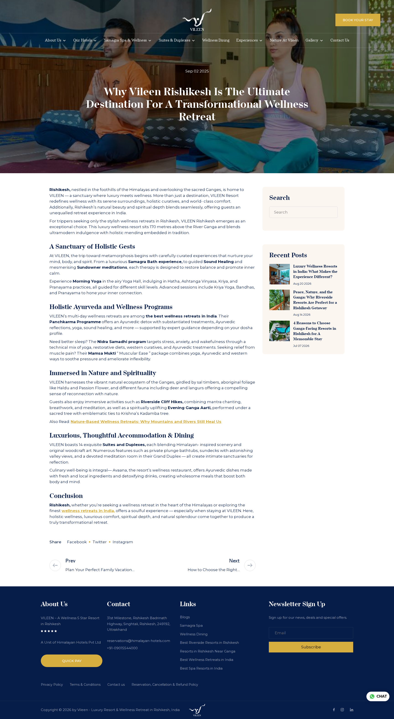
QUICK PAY (71, 661)
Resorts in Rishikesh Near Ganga (207, 651)
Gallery (312, 40)
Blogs (185, 617)
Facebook (77, 542)
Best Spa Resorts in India (201, 668)
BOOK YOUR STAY (358, 20)
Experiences (247, 40)
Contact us (339, 40)
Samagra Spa (191, 625)
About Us (53, 40)
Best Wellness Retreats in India (206, 659)
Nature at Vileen (284, 40)
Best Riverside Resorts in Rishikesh (209, 642)
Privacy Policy (52, 685)
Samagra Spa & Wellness (125, 40)
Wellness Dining (215, 40)
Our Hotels (82, 40)
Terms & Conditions (85, 685)
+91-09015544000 (122, 648)
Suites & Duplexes (174, 40)
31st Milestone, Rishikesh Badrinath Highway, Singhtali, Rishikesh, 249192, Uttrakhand (138, 624)
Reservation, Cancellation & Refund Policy (165, 685)
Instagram (123, 542)
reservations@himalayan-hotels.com (138, 641)
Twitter (100, 542)
